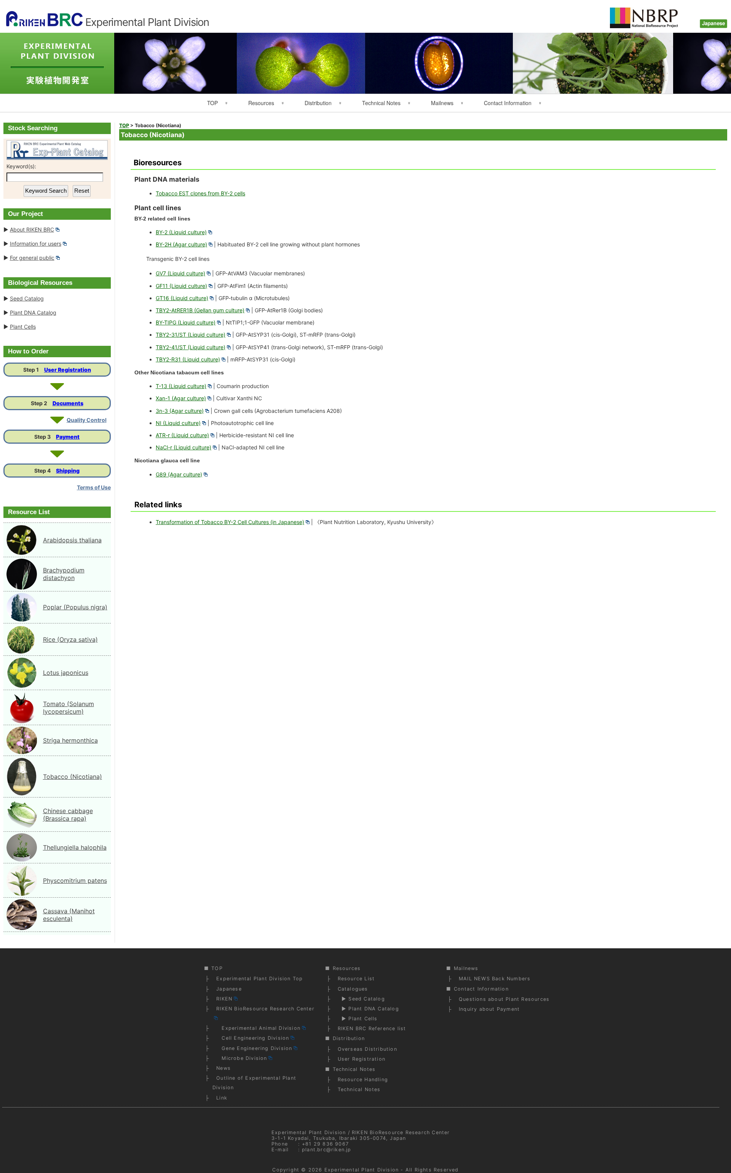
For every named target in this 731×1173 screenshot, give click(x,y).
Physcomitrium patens (75, 880)
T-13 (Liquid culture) (181, 386)
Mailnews (442, 103)
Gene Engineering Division (254, 1048)
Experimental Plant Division (361, 1170)
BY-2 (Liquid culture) (181, 232)
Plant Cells (23, 326)
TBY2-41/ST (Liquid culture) (190, 347)
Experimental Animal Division (258, 1028)
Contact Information (507, 103)
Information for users (35, 243)
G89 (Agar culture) (179, 474)
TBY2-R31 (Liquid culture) (188, 359)
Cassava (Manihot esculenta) (69, 914)
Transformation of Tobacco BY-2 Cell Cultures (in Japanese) (230, 522)
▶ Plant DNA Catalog (368, 1009)
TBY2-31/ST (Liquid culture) (190, 334)
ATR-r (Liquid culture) (182, 435)
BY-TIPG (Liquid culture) (185, 322)
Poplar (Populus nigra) (75, 607)
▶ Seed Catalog (361, 999)
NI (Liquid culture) (178, 423)
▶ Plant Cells (358, 1018)
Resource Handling (363, 1079)
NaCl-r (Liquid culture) (183, 447)
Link (221, 1098)
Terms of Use (94, 487)
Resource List (356, 978)
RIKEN (224, 999)
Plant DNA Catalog (33, 312)
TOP (212, 103)
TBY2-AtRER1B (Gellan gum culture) (200, 310)
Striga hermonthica (70, 740)
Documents (68, 403)
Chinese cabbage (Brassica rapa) (68, 814)
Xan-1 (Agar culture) (181, 398)
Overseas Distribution (367, 1049)
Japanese (229, 989)
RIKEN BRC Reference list (372, 1028)
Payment (68, 436)
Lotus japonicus (65, 672)
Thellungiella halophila (75, 847)
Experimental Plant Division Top (259, 978)
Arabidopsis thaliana (72, 540)
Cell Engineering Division (252, 1038)
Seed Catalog (27, 298)
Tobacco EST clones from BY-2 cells (200, 193)
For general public (32, 257)
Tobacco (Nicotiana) (72, 776)
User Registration (67, 369)
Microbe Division (241, 1058)
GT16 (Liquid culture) (182, 298)
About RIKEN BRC (32, 229)
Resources (261, 103)
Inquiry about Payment (489, 1009)
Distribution (318, 103)
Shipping (68, 470)
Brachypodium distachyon (64, 574)
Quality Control (87, 420)
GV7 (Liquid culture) (180, 273)
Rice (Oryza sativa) (70, 639)
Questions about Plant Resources (504, 999)
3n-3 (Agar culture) (180, 411)
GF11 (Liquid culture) (181, 286)
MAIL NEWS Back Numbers (494, 978)
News (223, 1068)
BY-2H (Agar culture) (181, 244)
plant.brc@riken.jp (326, 1149)
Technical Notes (381, 103)
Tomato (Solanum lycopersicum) (68, 707)
